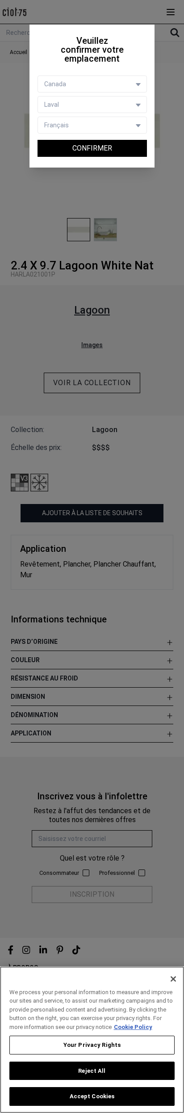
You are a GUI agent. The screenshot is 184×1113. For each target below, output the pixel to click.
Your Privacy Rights (92, 1045)
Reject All (91, 1070)
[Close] (173, 979)
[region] (92, 1039)
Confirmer (92, 148)
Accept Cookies (92, 1096)
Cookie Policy (133, 1027)
